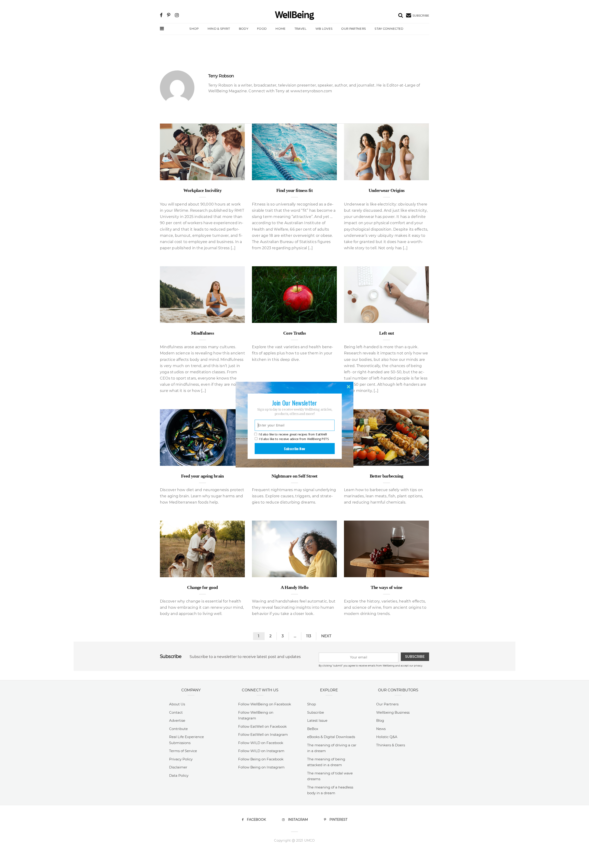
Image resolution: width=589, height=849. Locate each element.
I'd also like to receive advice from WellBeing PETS (294, 439)
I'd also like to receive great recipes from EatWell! (293, 434)
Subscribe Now (294, 448)
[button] (294, 402)
